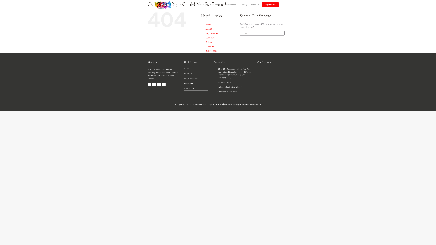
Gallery (209, 42)
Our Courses (211, 38)
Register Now (211, 51)
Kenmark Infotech (253, 104)
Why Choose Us (212, 33)
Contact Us (210, 46)
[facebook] (159, 84)
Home (208, 24)
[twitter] (164, 84)
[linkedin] (154, 84)
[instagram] (149, 84)
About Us (209, 29)
